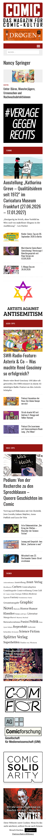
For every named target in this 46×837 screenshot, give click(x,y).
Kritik (6, 85)
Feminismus (23, 597)
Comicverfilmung (24, 590)
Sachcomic (32, 627)
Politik (33, 621)
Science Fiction (29, 631)
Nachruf (25, 617)
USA (28, 643)
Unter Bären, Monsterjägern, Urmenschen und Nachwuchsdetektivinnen (19, 92)
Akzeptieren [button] (30, 830)
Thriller (23, 642)
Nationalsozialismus (11, 622)
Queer (5, 627)
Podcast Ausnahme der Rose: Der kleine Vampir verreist (30, 401)
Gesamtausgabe (11, 602)
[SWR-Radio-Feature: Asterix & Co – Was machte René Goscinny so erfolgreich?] (23, 350)
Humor (33, 608)
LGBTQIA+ (23, 614)
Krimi (17, 614)
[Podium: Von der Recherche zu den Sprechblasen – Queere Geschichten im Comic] (23, 474)
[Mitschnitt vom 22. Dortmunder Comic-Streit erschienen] (11, 561)
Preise (40, 622)
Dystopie (18, 594)
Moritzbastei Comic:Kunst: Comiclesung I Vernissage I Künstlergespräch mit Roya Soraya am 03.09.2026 (31, 253)
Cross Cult (37, 590)
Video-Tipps (10, 448)
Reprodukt (20, 626)
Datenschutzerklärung (23, 834)
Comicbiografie (9, 590)
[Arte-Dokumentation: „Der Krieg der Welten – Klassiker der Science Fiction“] (11, 531)
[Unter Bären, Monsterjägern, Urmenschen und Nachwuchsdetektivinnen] (23, 80)
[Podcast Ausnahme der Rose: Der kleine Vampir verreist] (11, 403)
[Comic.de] (23, 15)
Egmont (6, 597)
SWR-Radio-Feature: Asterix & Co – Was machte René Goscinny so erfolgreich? (22, 364)
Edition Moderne (29, 594)
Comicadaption (29, 586)
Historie (16, 609)
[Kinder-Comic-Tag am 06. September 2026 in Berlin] (11, 239)
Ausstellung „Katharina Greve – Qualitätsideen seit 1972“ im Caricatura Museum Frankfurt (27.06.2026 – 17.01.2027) (22, 197)
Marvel (13, 617)
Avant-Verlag (34, 582)
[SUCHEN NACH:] (23, 51)
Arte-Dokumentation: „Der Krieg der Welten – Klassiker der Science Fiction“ (31, 529)
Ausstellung (20, 582)
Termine (9, 150)
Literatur (32, 613)
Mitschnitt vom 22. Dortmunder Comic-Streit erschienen (31, 558)
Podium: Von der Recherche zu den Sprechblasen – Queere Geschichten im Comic (22, 491)
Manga (6, 617)
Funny (30, 597)
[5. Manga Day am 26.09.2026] (11, 272)
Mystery (19, 617)
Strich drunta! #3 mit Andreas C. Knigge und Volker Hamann (30, 415)
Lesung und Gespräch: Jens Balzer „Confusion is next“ (31, 543)
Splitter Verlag (15, 636)
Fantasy (14, 597)
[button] (23, 35)
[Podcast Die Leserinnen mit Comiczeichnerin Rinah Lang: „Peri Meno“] (11, 431)
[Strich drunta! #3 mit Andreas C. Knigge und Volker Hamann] (11, 417)
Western (33, 642)
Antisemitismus (8, 582)
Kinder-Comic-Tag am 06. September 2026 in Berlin (31, 235)
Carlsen (16, 586)
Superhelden (11, 642)
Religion (10, 627)
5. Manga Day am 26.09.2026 (28, 268)
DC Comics (6, 594)
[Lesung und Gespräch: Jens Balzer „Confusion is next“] (11, 547)
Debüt (13, 594)
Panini (25, 621)
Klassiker (9, 613)
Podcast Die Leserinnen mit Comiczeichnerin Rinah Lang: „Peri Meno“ (32, 429)
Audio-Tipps (10, 323)
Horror (24, 608)
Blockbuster (7, 587)
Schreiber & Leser (11, 632)
